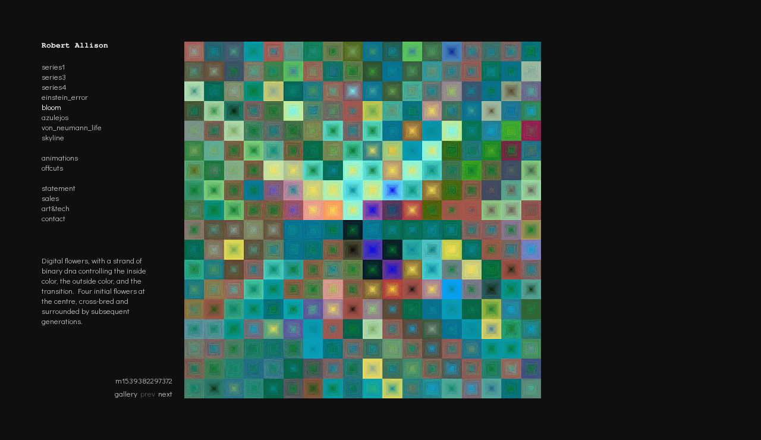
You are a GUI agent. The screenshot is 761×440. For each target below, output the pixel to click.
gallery (126, 393)
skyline (53, 137)
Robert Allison (75, 45)
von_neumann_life (72, 127)
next (165, 393)
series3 (54, 76)
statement (59, 188)
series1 (53, 66)
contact (53, 218)
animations (60, 157)
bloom (51, 107)
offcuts (52, 167)
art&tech (56, 208)
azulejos (55, 117)
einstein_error (65, 97)
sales (50, 198)
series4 (54, 86)
